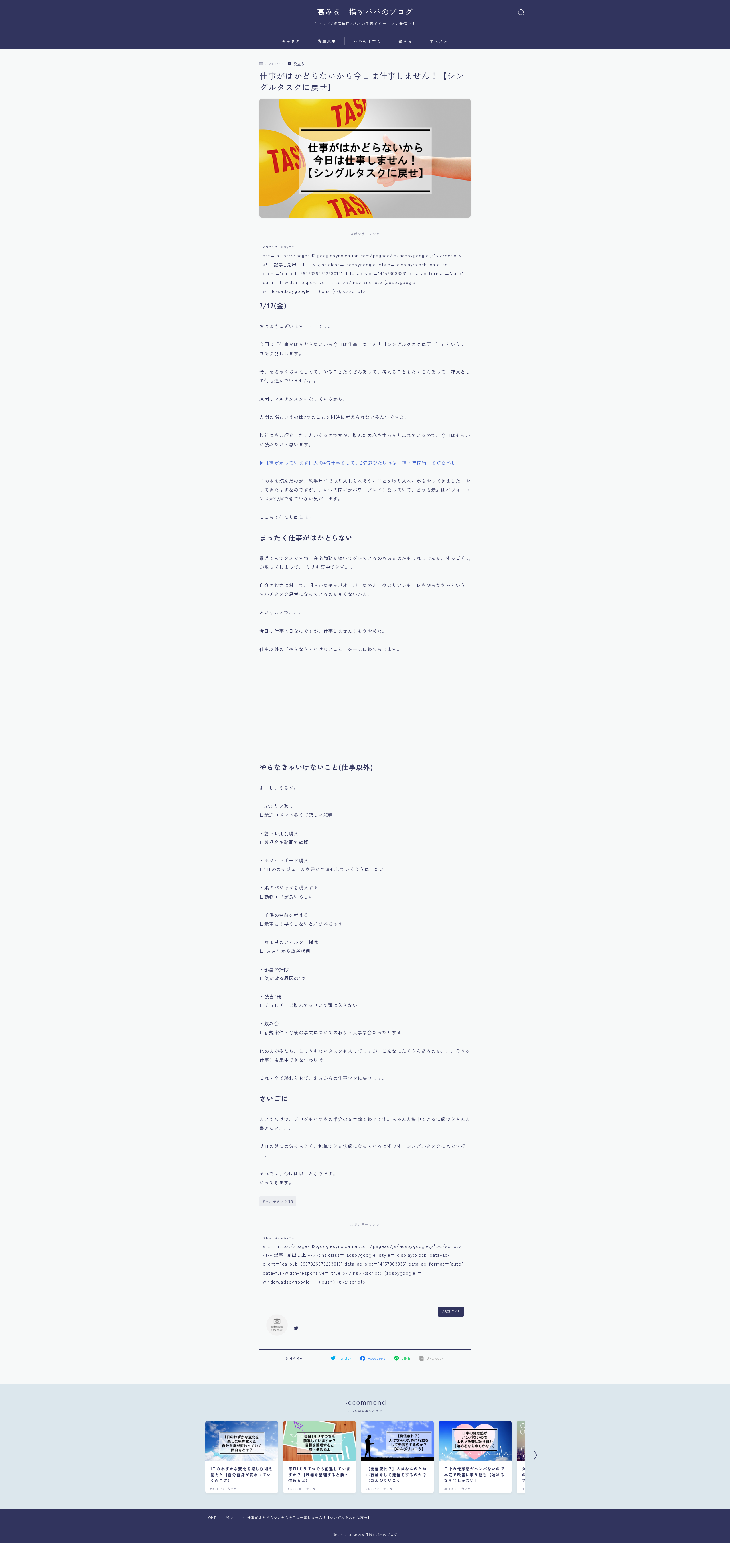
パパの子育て (367, 41)
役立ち (405, 41)
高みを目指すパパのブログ (365, 11)
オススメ (439, 41)
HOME (211, 1517)
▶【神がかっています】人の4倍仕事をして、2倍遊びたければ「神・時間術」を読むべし (357, 462)
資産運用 (327, 41)
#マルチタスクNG (278, 1201)
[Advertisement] (365, 712)
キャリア (291, 41)
